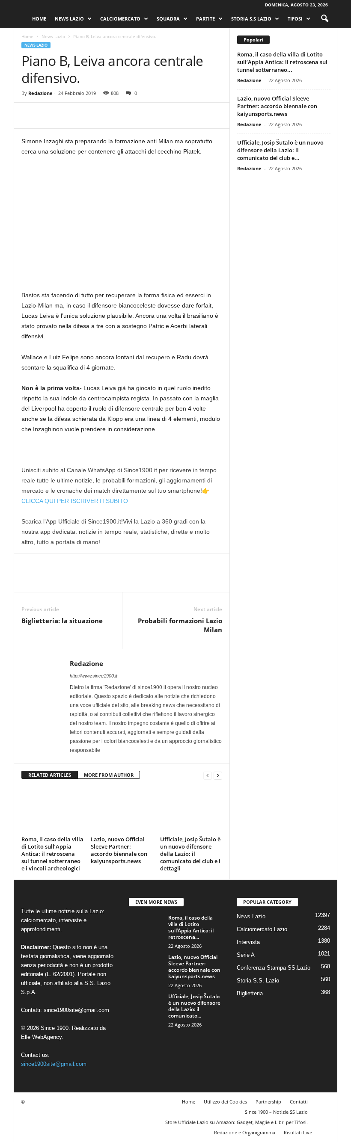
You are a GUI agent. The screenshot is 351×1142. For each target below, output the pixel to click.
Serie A (246, 955)
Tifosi (295, 18)
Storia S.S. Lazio (258, 980)
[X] (49, 115)
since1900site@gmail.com (76, 1009)
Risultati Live (298, 1132)
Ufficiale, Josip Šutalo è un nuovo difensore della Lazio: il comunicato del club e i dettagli (190, 853)
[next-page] (218, 775)
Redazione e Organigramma (244, 1132)
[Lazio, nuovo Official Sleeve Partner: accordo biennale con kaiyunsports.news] (122, 810)
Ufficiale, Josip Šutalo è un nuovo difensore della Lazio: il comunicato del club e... (280, 150)
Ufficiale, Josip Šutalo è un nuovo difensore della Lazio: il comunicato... (194, 1006)
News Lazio (69, 18)
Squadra (168, 18)
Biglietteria (250, 993)
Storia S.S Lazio (251, 18)
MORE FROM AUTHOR (109, 775)
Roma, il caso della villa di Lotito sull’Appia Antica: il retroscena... (191, 927)
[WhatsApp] (89, 115)
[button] (324, 18)
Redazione (40, 93)
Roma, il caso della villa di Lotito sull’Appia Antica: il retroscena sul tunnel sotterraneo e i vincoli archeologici (52, 853)
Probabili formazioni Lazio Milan (180, 625)
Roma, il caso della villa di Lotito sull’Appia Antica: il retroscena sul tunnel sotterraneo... (282, 62)
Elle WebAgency (41, 1036)
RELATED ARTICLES (49, 775)
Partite (205, 18)
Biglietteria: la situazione (62, 620)
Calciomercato (120, 18)
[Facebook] (30, 115)
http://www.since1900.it (93, 675)
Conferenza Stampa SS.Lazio (273, 967)
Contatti (299, 1101)
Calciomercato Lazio (262, 929)
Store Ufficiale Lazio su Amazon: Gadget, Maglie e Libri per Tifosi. (236, 1121)
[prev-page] (207, 775)
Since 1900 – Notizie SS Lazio (276, 1111)
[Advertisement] (121, 227)
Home (39, 18)
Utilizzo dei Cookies (225, 1101)
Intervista (248, 942)
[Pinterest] (69, 115)
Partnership (268, 1101)
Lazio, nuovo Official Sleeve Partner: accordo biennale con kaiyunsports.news (119, 849)
